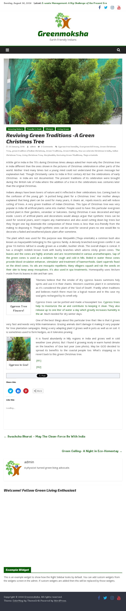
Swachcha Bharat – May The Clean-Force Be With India (44, 436)
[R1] (38, 360)
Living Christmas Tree (32, 155)
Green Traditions (54, 151)
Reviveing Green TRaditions (69, 155)
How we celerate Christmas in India (95, 151)
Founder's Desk (34, 129)
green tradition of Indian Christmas (28, 151)
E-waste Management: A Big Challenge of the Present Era (74, 3)
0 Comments (47, 146)
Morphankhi (49, 155)
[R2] (38, 367)
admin (33, 146)
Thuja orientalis (90, 155)
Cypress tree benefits (68, 146)
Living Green (63, 129)
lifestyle (49, 129)
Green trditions (70, 151)
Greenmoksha (63, 33)
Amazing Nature (15, 129)
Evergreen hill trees (89, 146)
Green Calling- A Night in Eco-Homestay (92, 451)
